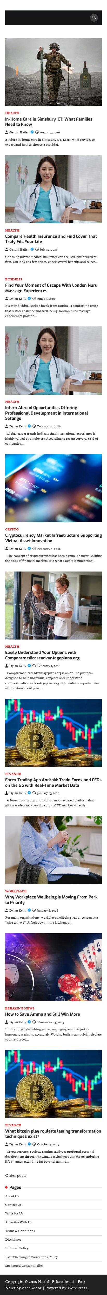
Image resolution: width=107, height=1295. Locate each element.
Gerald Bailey (19, 132)
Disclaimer (13, 1239)
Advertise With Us (18, 1222)
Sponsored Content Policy (24, 1266)
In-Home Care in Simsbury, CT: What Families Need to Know (48, 121)
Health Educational (56, 1281)
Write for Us (14, 1213)
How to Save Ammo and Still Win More (42, 1014)
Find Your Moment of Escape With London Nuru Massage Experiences (51, 287)
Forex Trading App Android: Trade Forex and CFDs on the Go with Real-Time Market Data (53, 782)
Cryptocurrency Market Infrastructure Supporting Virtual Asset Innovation (53, 538)
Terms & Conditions (20, 1231)
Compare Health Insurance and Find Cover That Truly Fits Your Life (51, 239)
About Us (12, 1196)
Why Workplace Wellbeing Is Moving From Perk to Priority (51, 899)
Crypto (12, 529)
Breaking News (19, 1008)
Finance (13, 774)
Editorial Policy (16, 1248)
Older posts (15, 1175)
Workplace (15, 891)
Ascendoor (32, 1288)
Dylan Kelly (17, 299)
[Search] (94, 18)
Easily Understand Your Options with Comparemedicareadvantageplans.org (42, 655)
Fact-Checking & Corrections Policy (31, 1257)
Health (12, 113)
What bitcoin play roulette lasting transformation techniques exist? (53, 1133)
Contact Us (13, 1205)
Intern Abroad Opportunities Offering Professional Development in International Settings (46, 413)
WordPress (77, 1288)
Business (13, 279)
